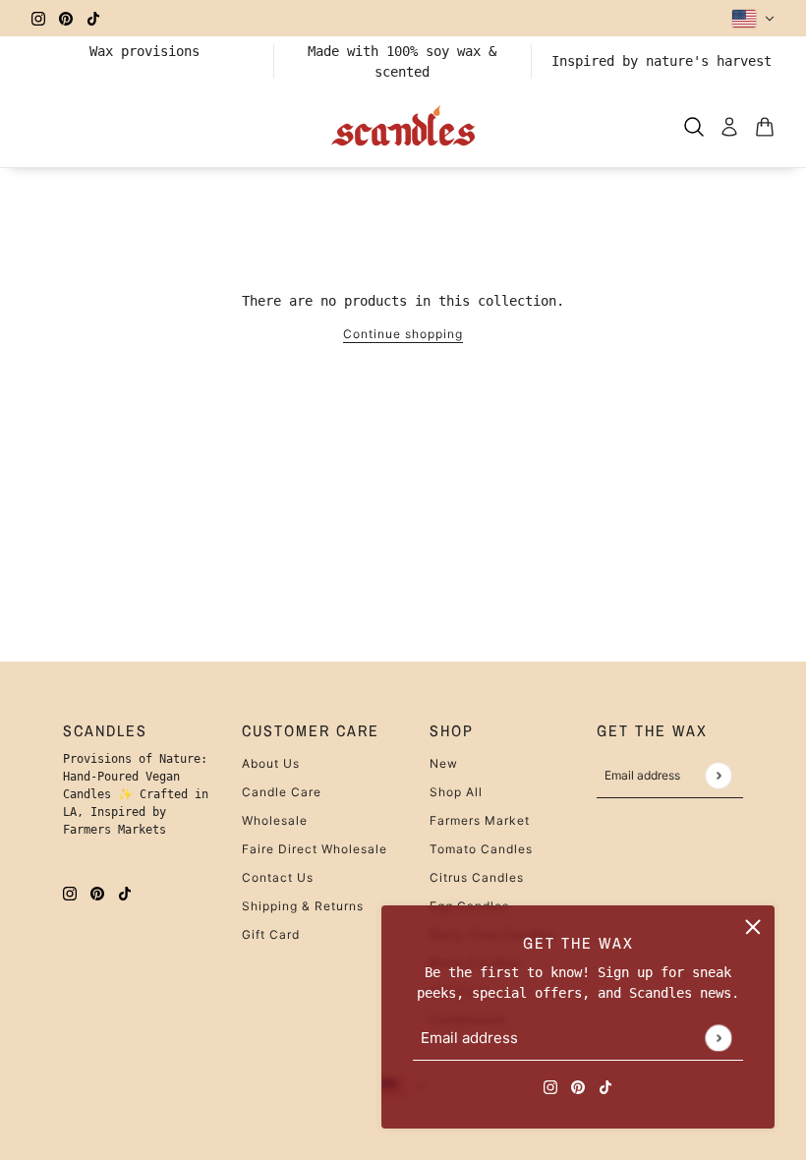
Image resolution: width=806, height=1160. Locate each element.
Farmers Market (480, 820)
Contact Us (278, 877)
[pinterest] (66, 18)
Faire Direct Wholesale (314, 848)
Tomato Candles (481, 848)
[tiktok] (93, 18)
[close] (753, 927)
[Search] (694, 127)
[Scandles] (403, 126)
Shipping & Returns (303, 906)
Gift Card (271, 934)
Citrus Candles (477, 877)
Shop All (456, 791)
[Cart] (765, 127)
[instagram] (38, 18)
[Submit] (718, 1037)
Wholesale (275, 820)
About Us (271, 763)
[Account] (729, 127)
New (444, 763)
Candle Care (281, 791)
